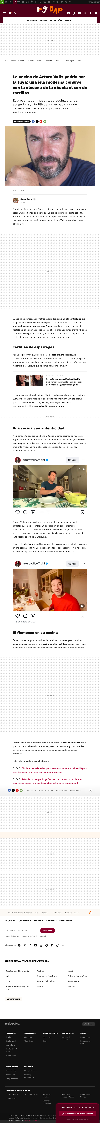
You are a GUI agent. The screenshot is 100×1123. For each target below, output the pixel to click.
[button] (28, 199)
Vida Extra (28, 1041)
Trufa (57, 61)
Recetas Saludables (46, 981)
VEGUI (67, 20)
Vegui (70, 971)
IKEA (79, 61)
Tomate (49, 61)
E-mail (96, 13)
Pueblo (40, 61)
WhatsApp (68, 13)
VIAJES (43, 20)
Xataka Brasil (11, 1098)
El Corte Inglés (68, 61)
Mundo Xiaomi (11, 1055)
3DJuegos (28, 1037)
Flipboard (41, 121)
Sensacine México (47, 1095)
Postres (40, 971)
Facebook (90, 13)
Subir (86, 1024)
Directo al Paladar (65, 1038)
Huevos (71, 986)
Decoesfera (10, 1075)
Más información (32, 1120)
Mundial (31, 61)
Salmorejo (58, 913)
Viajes (8, 976)
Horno (40, 986)
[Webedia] (12, 1023)
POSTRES (32, 20)
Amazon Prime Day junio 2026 (17, 987)
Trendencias (11, 1071)
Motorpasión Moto (85, 1042)
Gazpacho (46, 913)
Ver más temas (13, 999)
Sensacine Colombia (47, 1102)
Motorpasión (85, 1037)
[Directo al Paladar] (50, 10)
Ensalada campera (72, 913)
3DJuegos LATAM (31, 1094)
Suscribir (47, 930)
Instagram (85, 13)
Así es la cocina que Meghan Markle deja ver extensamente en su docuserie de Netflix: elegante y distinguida (65, 382)
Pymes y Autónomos (29, 1076)
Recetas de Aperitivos (47, 976)
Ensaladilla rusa (32, 913)
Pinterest (47, 945)
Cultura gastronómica (78, 976)
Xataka (8, 1037)
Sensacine (47, 1037)
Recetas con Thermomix (17, 971)
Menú (4, 13)
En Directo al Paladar (54, 376)
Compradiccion (12, 1079)
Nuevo (10, 13)
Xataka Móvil (11, 1041)
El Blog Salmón (30, 1071)
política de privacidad (38, 936)
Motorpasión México (85, 1095)
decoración (62, 790)
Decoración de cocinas (43, 790)
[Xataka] (2, 2)
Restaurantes (74, 981)
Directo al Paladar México (67, 1095)
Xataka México (12, 1094)
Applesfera (10, 1045)
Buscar (15, 13)
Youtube (79, 13)
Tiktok (74, 13)
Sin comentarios (22, 121)
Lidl (22, 61)
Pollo (8, 981)
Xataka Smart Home (11, 1050)
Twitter (37, 121)
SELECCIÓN (56, 20)
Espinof (46, 1041)
